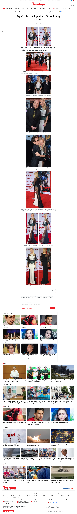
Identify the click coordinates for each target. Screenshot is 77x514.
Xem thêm (73, 8)
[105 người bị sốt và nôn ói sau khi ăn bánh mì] (14, 472)
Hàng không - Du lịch (61, 495)
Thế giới (27, 8)
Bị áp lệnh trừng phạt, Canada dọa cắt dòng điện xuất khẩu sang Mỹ (14, 444)
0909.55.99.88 (20, 501)
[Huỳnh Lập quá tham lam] (11, 349)
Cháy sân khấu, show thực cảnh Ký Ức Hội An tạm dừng (62, 380)
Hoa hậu (66, 8)
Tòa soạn (54, 0)
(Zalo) (25, 501)
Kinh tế (10, 8)
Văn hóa (50, 8)
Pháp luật (35, 8)
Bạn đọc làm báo (9, 511)
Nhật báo (13, 491)
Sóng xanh (15, 8)
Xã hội (7, 8)
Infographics (45, 491)
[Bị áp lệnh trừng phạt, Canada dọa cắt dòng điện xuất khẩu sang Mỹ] (14, 436)
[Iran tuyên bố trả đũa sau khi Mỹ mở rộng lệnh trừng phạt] (38, 436)
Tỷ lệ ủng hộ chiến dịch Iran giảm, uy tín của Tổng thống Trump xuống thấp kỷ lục (66, 460)
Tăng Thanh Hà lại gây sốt (28, 339)
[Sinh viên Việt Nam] (66, 489)
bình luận (58, 12)
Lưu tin (2, 34)
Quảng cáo (59, 0)
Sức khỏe (22, 8)
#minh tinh (33, 297)
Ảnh (19, 491)
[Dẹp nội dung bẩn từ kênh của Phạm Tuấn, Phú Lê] (48, 334)
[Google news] (57, 503)
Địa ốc (19, 8)
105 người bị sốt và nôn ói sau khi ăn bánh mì (13, 481)
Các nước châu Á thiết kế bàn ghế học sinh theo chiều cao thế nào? (47, 459)
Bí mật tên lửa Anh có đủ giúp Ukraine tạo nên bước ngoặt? (27, 459)
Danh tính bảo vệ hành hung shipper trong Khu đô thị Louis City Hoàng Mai (14, 402)
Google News (60, 12)
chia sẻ (50, 12)
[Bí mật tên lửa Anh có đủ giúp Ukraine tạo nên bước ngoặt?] (29, 452)
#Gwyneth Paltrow (25, 297)
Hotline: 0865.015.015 (23, 0)
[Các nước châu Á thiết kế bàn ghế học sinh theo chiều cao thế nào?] (47, 452)
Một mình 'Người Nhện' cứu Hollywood (27, 326)
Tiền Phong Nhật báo (33, 0)
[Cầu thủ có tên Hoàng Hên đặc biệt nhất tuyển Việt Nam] (48, 320)
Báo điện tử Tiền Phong (38, 4)
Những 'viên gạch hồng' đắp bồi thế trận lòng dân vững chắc (38, 380)
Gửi (53, 307)
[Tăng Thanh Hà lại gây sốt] (29, 334)
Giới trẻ (31, 8)
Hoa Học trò (48, 0)
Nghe (2, 28)
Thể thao (39, 8)
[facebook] (71, 1)
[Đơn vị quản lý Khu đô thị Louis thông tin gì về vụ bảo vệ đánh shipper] (62, 393)
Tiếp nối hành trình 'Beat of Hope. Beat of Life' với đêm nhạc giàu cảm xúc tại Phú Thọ (10, 341)
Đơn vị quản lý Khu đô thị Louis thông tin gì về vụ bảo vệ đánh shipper (62, 402)
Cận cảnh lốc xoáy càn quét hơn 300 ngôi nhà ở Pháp (11, 459)
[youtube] (73, 1)
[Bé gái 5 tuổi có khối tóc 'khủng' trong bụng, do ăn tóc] (62, 472)
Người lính (43, 8)
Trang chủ (4, 8)
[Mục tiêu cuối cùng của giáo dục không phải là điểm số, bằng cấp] (14, 372)
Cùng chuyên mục (9, 313)
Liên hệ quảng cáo (21, 499)
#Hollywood (39, 297)
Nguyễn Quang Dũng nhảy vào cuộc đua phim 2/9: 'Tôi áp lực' (29, 355)
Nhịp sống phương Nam (15, 497)
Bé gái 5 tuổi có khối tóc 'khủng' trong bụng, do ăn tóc (62, 481)
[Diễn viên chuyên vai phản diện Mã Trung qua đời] (11, 320)
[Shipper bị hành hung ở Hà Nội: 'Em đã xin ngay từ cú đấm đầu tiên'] (38, 393)
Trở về (2, 40)
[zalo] (54, 503)
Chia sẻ (2, 31)
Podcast (28, 491)
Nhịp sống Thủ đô (6, 497)
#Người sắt (45, 297)
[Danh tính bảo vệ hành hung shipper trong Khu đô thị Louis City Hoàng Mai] (14, 393)
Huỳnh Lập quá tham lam (8, 354)
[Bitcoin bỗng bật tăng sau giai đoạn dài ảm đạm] (62, 436)
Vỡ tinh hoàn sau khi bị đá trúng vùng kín (38, 481)
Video (70, 8)
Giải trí (54, 8)
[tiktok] (51, 502)
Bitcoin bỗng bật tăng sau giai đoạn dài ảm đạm (62, 444)
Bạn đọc (51, 495)
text (53, 12)
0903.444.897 (34, 501)
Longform (36, 491)
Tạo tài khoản (29, 302)
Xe (47, 8)
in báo (55, 12)
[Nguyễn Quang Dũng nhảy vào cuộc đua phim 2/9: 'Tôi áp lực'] (29, 349)
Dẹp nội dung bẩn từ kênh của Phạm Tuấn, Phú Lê (48, 340)
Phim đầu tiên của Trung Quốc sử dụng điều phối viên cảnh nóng (47, 355)
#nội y (51, 297)
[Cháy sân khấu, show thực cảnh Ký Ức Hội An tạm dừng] (62, 372)
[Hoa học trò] (72, 489)
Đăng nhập (23, 302)
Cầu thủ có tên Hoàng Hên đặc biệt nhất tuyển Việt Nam (47, 326)
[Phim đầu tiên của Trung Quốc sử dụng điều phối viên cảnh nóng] (48, 349)
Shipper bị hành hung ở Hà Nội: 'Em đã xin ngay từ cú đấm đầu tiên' (38, 402)
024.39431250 (6, 503)
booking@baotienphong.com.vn (23, 502)
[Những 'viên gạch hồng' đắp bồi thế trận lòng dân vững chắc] (38, 372)
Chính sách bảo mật (65, 499)
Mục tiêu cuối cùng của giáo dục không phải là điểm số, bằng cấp (14, 380)
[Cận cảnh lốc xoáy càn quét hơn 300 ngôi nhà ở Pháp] (11, 452)
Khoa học (62, 8)
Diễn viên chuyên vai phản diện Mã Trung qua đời (11, 326)
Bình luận (2, 37)
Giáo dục (57, 8)
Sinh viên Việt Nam (41, 0)
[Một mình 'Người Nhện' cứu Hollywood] (29, 320)
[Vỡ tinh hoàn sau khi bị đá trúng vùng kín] (38, 472)
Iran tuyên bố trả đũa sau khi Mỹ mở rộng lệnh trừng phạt (37, 444)
